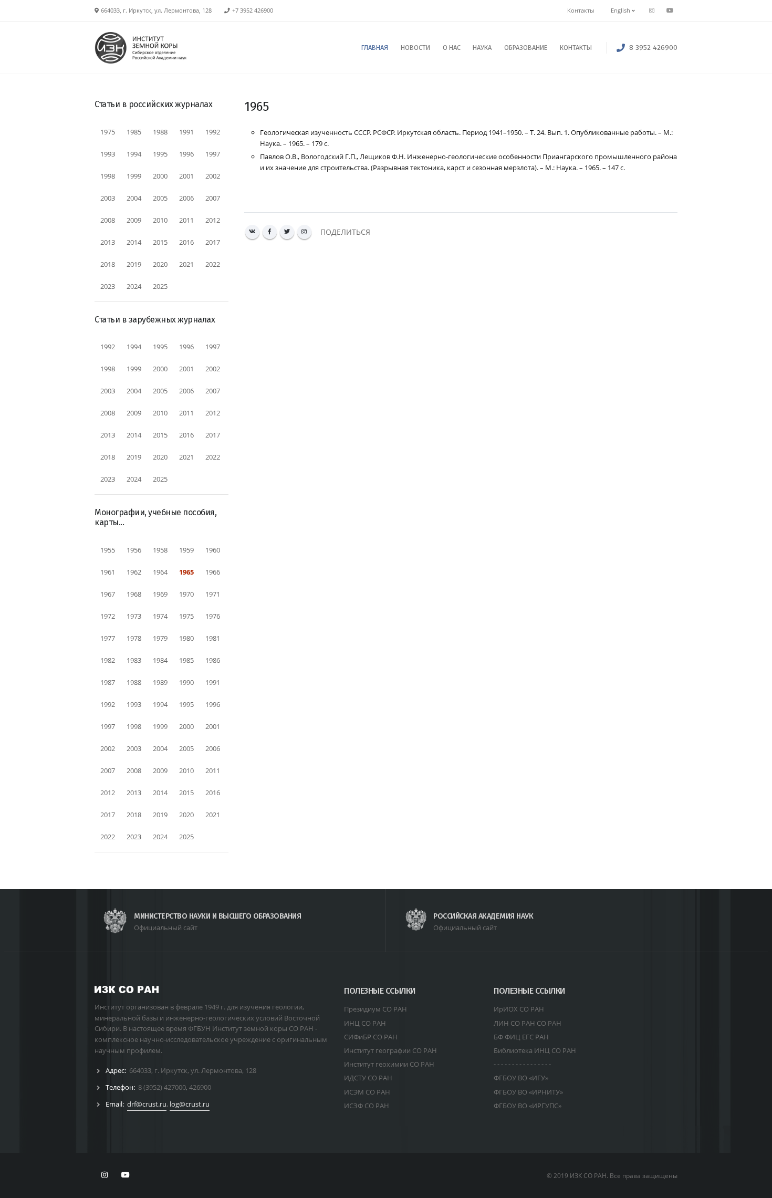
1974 (160, 616)
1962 (134, 572)
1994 (134, 154)
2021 (186, 264)
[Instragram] (651, 10)
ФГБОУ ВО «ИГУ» (521, 1077)
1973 (134, 616)
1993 (107, 154)
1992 (212, 132)
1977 (107, 638)
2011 (186, 220)
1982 (107, 660)
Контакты (580, 10)
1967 (107, 594)
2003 (107, 198)
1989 (160, 682)
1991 (186, 132)
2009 (134, 220)
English (621, 10)
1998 (107, 176)
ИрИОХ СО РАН (519, 1009)
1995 (160, 154)
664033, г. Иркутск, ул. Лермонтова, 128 (192, 1070)
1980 (186, 638)
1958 (160, 550)
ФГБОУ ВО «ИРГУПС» (527, 1105)
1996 (186, 154)
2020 (160, 264)
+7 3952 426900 (252, 10)
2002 (212, 176)
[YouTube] (669, 10)
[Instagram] (304, 232)
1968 (134, 594)
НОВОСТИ (415, 47)
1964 (160, 572)
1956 (134, 550)
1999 (134, 176)
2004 (134, 198)
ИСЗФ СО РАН (366, 1105)
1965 (186, 572)
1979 (160, 638)
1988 (160, 132)
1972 (107, 616)
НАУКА (482, 47)
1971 (212, 594)
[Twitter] (287, 232)
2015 (160, 242)
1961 (107, 572)
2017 (212, 242)
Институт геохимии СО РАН (389, 1064)
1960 (212, 550)
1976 (212, 616)
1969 (160, 594)
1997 (212, 154)
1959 (186, 550)
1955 (107, 550)
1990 (186, 682)
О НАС (452, 47)
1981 (212, 638)
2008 (107, 220)
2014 (134, 242)
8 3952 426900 (653, 47)
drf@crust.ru (146, 1104)
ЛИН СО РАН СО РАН (527, 1023)
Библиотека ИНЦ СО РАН (535, 1050)
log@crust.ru (190, 1104)
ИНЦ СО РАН (365, 1023)
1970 (186, 594)
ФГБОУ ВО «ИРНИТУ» (528, 1092)
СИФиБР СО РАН (371, 1036)
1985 (134, 132)
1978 (134, 638)
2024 (134, 286)
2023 (107, 286)
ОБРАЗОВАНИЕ (525, 47)
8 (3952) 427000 (162, 1087)
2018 (107, 264)
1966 (212, 572)
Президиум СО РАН (375, 1009)
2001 (186, 176)
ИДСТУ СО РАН (368, 1077)
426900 (200, 1087)
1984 (160, 660)
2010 (160, 220)
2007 (212, 198)
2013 (107, 242)
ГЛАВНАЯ (374, 47)
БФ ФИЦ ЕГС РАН (521, 1036)
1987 (107, 682)
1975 (107, 132)
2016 (186, 242)
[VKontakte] (252, 232)
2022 (212, 264)
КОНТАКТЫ (576, 47)
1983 (134, 660)
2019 (134, 264)
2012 (212, 220)
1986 (212, 660)
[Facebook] (270, 232)
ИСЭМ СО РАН (367, 1092)
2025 (160, 286)
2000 (160, 176)
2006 (186, 198)
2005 (160, 198)
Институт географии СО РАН (390, 1050)
